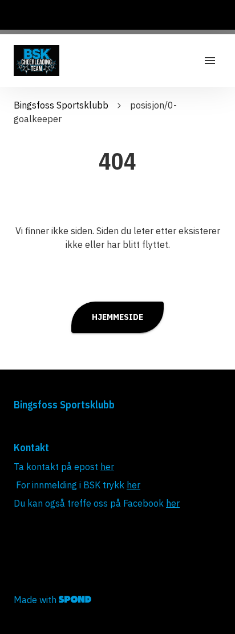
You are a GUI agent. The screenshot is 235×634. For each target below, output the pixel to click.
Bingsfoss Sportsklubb (61, 105)
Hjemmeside (117, 316)
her (107, 466)
